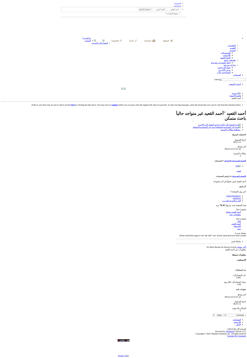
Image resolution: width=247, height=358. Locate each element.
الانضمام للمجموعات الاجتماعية (235, 161)
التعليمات (232, 45)
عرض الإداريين (224, 70)
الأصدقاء (237, 226)
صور (239, 229)
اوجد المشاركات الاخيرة (208, 125)
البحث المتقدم (235, 84)
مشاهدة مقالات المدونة (231, 130)
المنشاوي (237, 320)
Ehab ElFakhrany (234, 196)
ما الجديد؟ (86, 38)
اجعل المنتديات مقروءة (221, 63)
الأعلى (238, 324)
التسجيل (177, 3)
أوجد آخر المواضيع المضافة (204, 127)
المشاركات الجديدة (100, 43)
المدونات (237, 75)
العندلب (238, 171)
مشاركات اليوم (224, 67)
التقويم (233, 48)
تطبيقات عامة (230, 60)
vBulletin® (230, 331)
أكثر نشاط (241, 247)
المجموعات (226, 53)
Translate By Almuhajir (236, 336)
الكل (239, 221)
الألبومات (227, 55)
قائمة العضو (225, 58)
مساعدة (177, 6)
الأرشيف (237, 322)
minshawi (237, 198)
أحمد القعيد (236, 224)
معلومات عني (235, 214)
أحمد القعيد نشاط (233, 212)
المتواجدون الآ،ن (224, 72)
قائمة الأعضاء (235, 96)
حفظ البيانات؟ (172, 13)
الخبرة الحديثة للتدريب (231, 201)
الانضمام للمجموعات (239, 176)
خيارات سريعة (230, 65)
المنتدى (88, 41)
